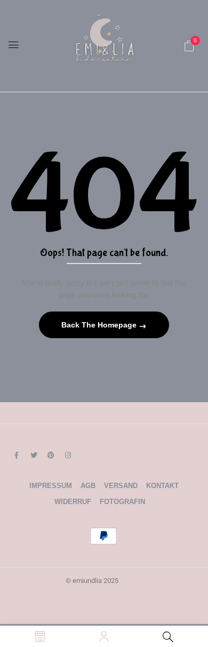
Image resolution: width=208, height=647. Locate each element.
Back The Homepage (100, 325)
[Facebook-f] (16, 455)
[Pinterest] (50, 455)
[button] (189, 46)
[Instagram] (67, 455)
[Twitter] (33, 455)
